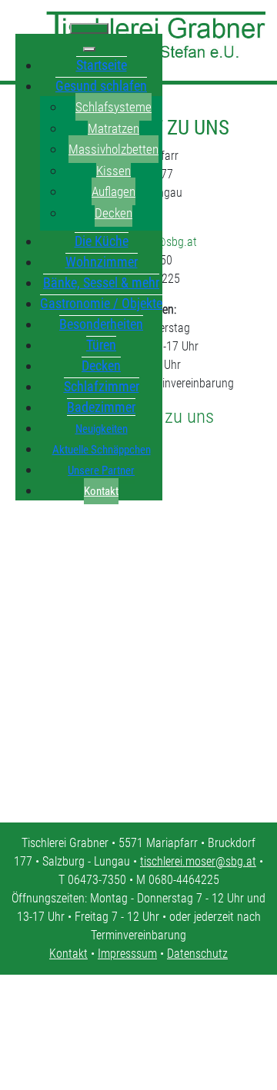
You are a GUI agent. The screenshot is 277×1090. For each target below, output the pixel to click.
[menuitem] (101, 64)
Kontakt (68, 953)
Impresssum (127, 953)
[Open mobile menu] (89, 28)
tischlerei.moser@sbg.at (198, 861)
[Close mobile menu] (89, 49)
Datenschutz (197, 953)
